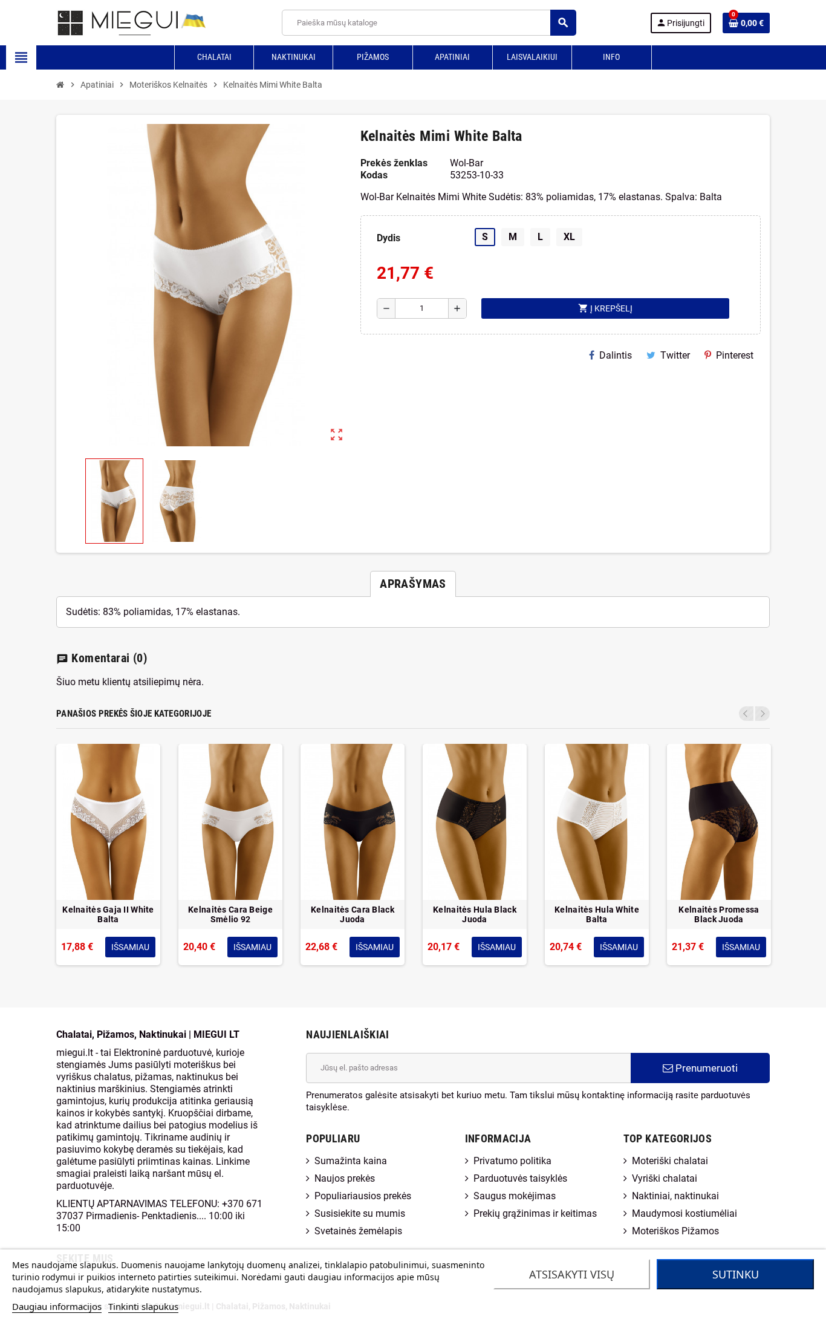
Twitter (675, 355)
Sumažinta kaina (350, 1161)
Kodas (374, 175)
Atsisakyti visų (571, 1274)
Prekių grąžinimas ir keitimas (535, 1213)
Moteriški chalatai (670, 1161)
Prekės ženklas (394, 163)
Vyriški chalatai (664, 1178)
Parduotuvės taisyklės (520, 1178)
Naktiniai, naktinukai (675, 1196)
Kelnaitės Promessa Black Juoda (718, 914)
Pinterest (734, 355)
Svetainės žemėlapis (358, 1231)
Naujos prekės (344, 1178)
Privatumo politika (512, 1161)
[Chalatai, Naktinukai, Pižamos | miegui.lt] (117, 22)
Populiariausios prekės (362, 1196)
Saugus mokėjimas (514, 1196)
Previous (746, 713)
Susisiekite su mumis (359, 1213)
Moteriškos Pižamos (675, 1231)
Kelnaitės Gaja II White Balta (108, 914)
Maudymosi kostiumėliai (684, 1213)
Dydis (388, 238)
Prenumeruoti (705, 1068)
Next (762, 713)
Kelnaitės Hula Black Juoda (474, 914)
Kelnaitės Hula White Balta (596, 914)
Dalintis (615, 355)
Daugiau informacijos (57, 1306)
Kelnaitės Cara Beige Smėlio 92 (230, 914)
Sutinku (735, 1274)
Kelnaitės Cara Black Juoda (352, 914)
